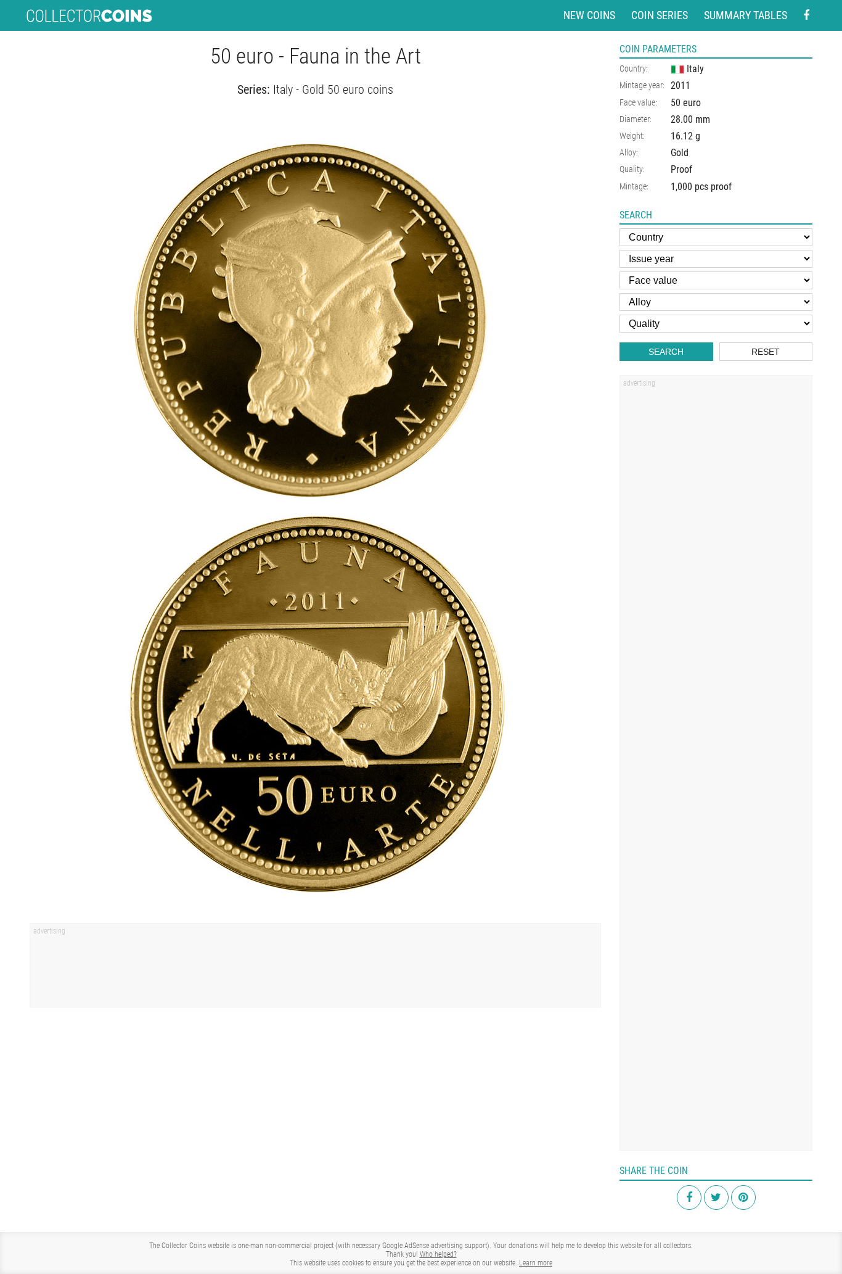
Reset (765, 352)
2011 (680, 85)
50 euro (686, 103)
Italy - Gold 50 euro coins (333, 89)
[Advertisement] (315, 969)
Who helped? (438, 1254)
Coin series (659, 15)
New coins (589, 15)
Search (666, 352)
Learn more (535, 1263)
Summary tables (745, 15)
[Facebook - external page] (806, 15)
